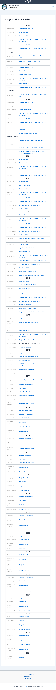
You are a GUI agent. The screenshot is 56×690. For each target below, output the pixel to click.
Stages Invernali (23, 431)
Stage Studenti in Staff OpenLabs (28, 356)
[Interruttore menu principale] (53, 6)
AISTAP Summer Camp (25, 410)
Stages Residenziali (24, 598)
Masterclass (22, 422)
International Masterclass (26, 427)
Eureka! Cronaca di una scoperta (28, 133)
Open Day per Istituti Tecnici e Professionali (31, 140)
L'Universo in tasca (24, 185)
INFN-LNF (25, 686)
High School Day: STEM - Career (28, 248)
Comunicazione (14, 6)
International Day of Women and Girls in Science (32, 48)
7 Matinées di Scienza (25, 268)
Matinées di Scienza (24, 208)
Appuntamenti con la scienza (27, 271)
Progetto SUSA (23, 129)
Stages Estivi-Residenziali (26, 318)
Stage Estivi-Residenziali (26, 281)
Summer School (23, 32)
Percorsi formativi (24, 417)
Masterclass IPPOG (24, 45)
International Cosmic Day (26, 28)
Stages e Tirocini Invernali (26, 340)
